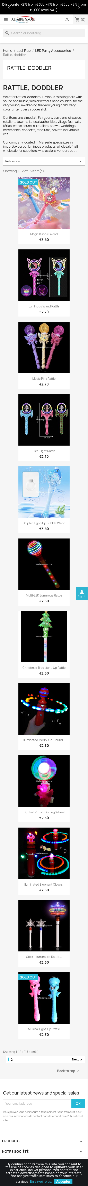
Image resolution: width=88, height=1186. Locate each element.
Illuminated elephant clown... (44, 884)
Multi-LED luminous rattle (44, 595)
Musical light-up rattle (44, 1029)
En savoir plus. (41, 1181)
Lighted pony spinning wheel (44, 812)
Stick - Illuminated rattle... (44, 957)
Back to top (69, 1070)
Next (78, 1059)
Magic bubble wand (44, 234)
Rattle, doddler (29, 67)
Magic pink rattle (44, 379)
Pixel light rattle (44, 451)
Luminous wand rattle (44, 306)
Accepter (63, 1181)
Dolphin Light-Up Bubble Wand (44, 523)
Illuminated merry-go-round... (44, 740)
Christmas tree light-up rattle (44, 668)
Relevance (44, 161)
